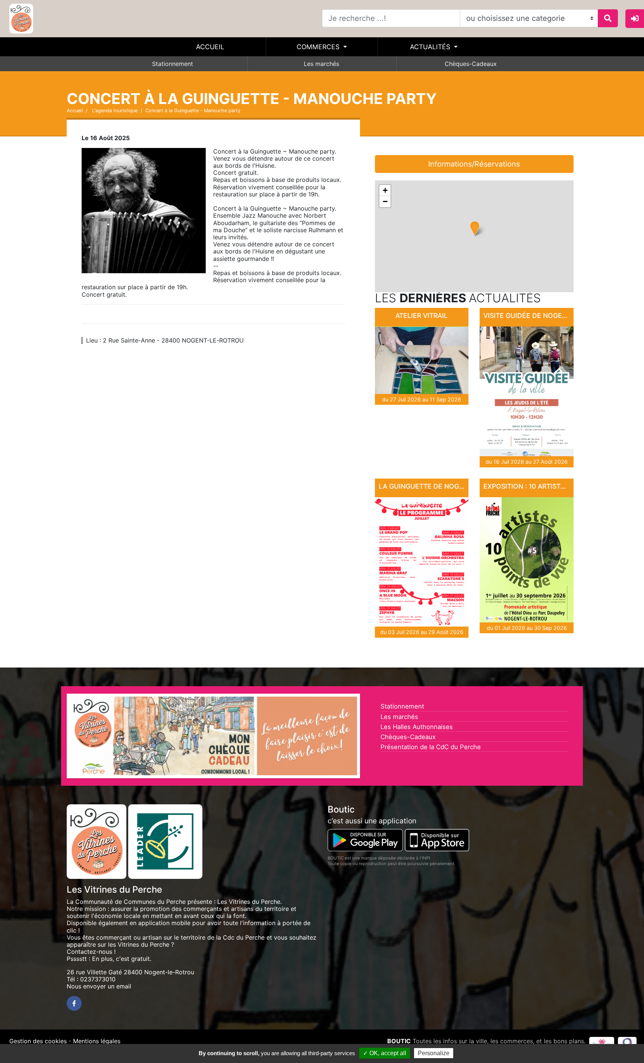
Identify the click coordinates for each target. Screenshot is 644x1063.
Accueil (210, 47)
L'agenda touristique (114, 110)
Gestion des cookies (38, 1041)
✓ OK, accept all (384, 1053)
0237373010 (98, 979)
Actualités (431, 47)
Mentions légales (96, 1041)
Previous (58, 738)
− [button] (385, 201)
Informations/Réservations (474, 164)
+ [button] (385, 190)
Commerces (319, 47)
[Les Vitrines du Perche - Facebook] (74, 1003)
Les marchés (321, 63)
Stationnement (172, 63)
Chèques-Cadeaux (471, 63)
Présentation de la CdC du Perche (431, 747)
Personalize (433, 1053)
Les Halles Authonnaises (417, 727)
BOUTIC (399, 1041)
